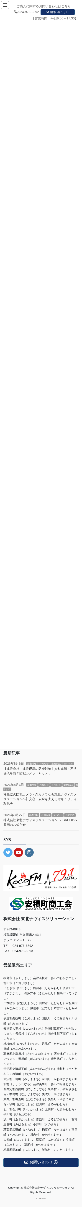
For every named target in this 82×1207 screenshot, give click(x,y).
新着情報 (31, 763)
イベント (56, 785)
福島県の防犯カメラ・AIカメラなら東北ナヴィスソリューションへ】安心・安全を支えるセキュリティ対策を (40, 799)
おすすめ (68, 763)
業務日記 (56, 763)
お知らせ (44, 763)
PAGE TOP (75, 1167)
